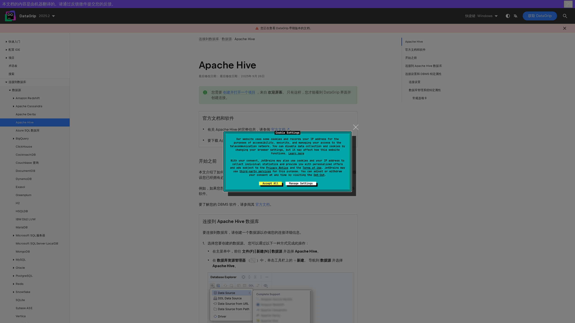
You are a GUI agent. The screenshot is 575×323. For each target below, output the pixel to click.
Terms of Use (312, 168)
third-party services (255, 171)
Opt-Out (319, 175)
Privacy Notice (277, 168)
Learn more (296, 153)
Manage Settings (301, 183)
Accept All (270, 183)
